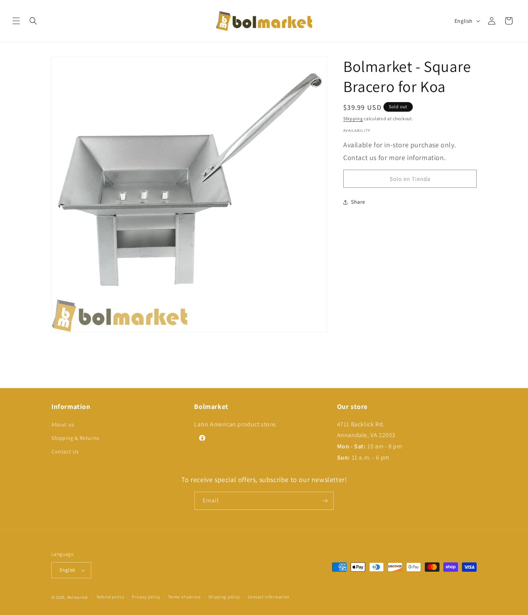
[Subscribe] (324, 501)
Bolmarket (77, 597)
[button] (16, 20)
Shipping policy (224, 597)
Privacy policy (146, 597)
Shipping (353, 118)
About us (62, 424)
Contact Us (65, 451)
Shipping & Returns (75, 437)
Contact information (269, 597)
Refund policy (110, 597)
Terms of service (184, 597)
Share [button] (358, 202)
